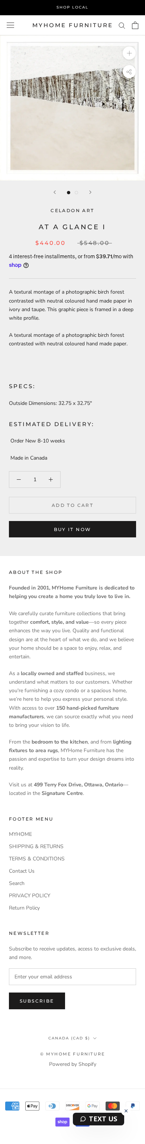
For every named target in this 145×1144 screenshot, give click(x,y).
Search (17, 883)
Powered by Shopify (72, 1064)
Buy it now (72, 529)
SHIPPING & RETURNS (36, 846)
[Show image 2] (76, 192)
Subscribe (37, 1001)
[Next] (90, 192)
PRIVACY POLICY (29, 895)
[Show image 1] (68, 192)
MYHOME (20, 834)
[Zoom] (129, 53)
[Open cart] (135, 25)
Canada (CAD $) (69, 1038)
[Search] (122, 25)
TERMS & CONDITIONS (37, 858)
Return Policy (24, 907)
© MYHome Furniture (72, 1054)
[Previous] (55, 192)
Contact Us (22, 871)
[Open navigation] (10, 25)
